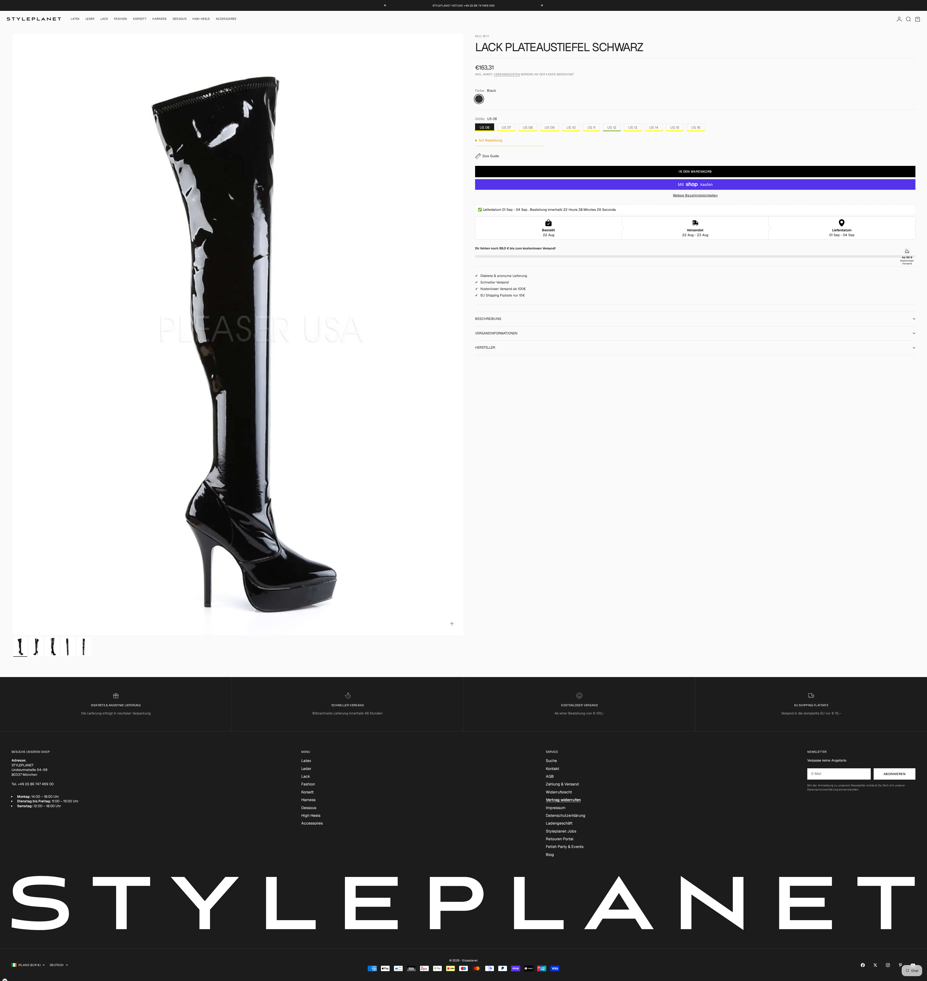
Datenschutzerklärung (565, 815)
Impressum (555, 807)
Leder (90, 19)
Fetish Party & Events (564, 846)
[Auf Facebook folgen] (862, 965)
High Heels (201, 19)
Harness (159, 19)
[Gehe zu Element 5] (84, 646)
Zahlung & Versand (562, 784)
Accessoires (226, 19)
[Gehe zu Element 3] (52, 646)
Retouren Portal (559, 838)
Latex (75, 19)
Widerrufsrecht (559, 792)
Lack (104, 19)
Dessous (180, 19)
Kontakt (552, 768)
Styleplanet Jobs (561, 831)
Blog (550, 854)
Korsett (140, 19)
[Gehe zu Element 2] (36, 646)
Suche (551, 760)
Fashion (120, 19)
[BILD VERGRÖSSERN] (452, 623)
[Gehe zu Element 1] (20, 646)
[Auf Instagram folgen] (887, 965)
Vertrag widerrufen (563, 799)
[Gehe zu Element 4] (68, 646)
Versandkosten (507, 75)
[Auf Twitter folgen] (875, 965)
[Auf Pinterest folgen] (900, 965)
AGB (550, 776)
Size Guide (490, 156)
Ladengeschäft (559, 823)
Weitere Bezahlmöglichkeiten (695, 195)
